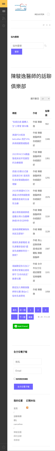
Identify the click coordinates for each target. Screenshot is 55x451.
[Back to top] (3, 447)
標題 (14, 113)
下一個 (22, 317)
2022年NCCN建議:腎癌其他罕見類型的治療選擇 (21, 158)
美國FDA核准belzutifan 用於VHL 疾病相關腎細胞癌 (21, 139)
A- (49, 25)
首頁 (16, 408)
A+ (43, 25)
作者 (35, 113)
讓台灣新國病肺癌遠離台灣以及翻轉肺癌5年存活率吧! (20, 216)
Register (39, 14)
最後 (30, 317)
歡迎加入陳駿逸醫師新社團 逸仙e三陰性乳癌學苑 (20, 291)
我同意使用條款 (22, 379)
